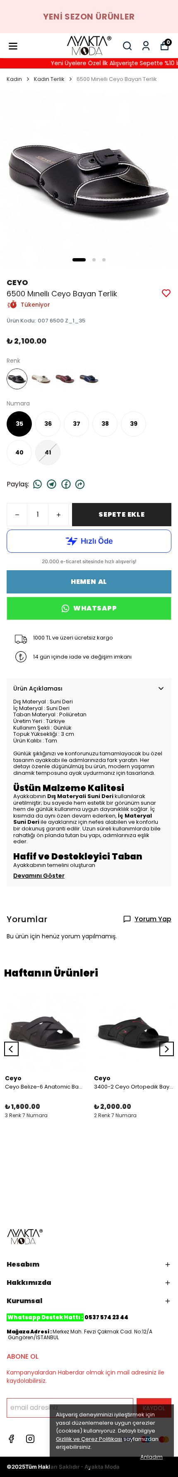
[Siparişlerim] (146, 46)
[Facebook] (11, 1438)
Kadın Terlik (49, 79)
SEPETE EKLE (122, 514)
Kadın (14, 79)
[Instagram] (30, 1438)
